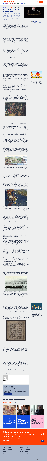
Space (22, 3)
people (4, 449)
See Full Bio (22, 382)
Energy (15, 3)
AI (12, 3)
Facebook (34, 459)
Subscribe (40, 1)
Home (4, 447)
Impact (7, 3)
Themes (4, 451)
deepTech (4, 3)
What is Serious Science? (7, 402)
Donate (9, 447)
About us (10, 449)
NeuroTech (18, 3)
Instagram (35, 459)
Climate (10, 3)
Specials (4, 453)
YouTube (37, 459)
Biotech (25, 3)
